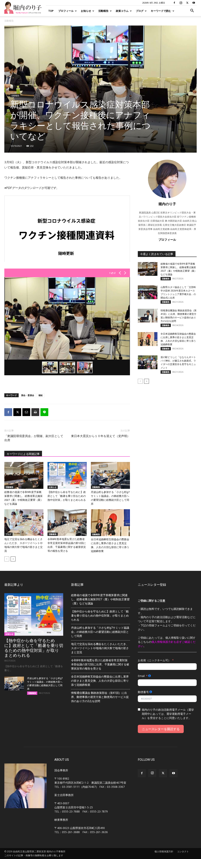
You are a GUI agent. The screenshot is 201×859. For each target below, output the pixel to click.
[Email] (26, 412)
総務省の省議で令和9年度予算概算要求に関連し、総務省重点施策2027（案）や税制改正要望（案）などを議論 (100, 599)
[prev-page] (6, 559)
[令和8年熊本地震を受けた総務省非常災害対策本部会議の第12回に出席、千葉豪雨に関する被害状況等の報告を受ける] (67, 522)
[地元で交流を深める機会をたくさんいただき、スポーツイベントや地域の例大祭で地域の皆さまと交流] (23, 522)
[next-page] (13, 559)
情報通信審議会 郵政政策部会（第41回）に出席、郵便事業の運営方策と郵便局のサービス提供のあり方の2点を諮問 (100, 697)
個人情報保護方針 (163, 851)
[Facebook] (174, 2)
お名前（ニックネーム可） (154, 660)
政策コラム (122, 11)
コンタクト (183, 851)
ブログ (139, 11)
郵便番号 (143, 692)
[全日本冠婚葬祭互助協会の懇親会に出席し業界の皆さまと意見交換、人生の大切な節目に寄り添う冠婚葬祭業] (110, 522)
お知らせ (86, 11)
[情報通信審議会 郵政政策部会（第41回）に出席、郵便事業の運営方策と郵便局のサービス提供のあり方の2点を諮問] (147, 315)
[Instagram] (181, 2)
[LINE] (44, 412)
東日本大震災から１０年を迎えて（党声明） (100, 436)
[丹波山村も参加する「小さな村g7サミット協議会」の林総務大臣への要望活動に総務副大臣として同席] (110, 475)
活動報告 (103, 11)
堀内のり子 (167, 203)
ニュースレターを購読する (161, 729)
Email (141, 676)
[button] (192, 11)
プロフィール (66, 11)
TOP (51, 11)
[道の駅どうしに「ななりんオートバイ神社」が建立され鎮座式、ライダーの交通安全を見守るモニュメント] (147, 362)
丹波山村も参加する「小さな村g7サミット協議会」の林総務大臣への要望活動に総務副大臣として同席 (100, 632)
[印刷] (35, 412)
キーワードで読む (161, 11)
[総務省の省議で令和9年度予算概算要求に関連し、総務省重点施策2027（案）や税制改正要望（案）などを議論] (23, 475)
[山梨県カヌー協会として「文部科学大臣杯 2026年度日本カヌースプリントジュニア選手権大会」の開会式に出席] (147, 292)
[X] (187, 2)
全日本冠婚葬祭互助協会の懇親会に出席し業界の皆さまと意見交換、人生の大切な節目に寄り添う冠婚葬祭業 (100, 680)
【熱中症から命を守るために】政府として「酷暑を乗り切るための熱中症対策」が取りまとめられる (67, 496)
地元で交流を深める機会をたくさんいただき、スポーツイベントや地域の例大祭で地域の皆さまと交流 (100, 648)
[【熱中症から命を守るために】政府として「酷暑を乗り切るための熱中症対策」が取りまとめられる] (67, 475)
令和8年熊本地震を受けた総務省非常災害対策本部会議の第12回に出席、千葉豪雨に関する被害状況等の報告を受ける (100, 664)
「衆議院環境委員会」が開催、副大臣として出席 (33, 438)
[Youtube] (194, 2)
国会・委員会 (27, 395)
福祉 (40, 395)
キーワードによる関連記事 (23, 453)
